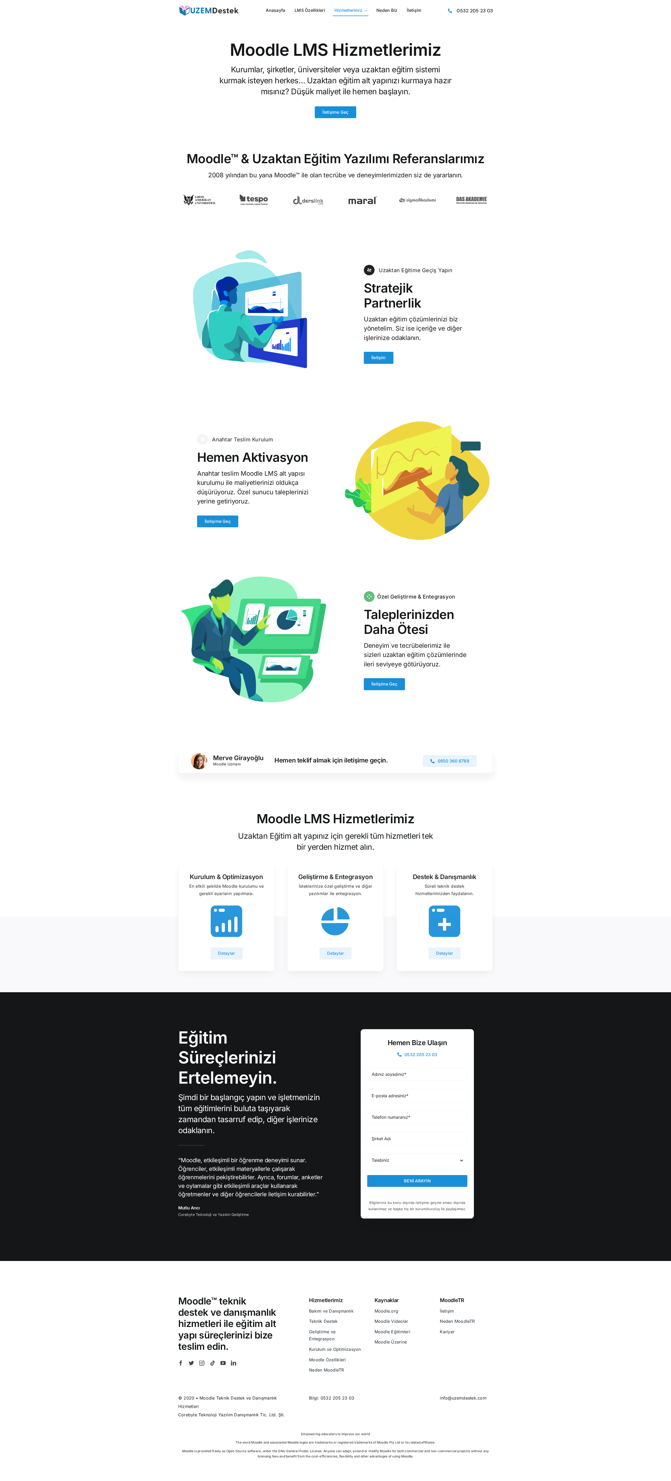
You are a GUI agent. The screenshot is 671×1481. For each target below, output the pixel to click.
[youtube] (223, 1363)
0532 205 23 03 (337, 1398)
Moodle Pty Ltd (388, 1442)
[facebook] (180, 1363)
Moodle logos (298, 1442)
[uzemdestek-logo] (208, 6)
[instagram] (201, 1363)
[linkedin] (233, 1363)
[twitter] (191, 1363)
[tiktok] (212, 1363)
